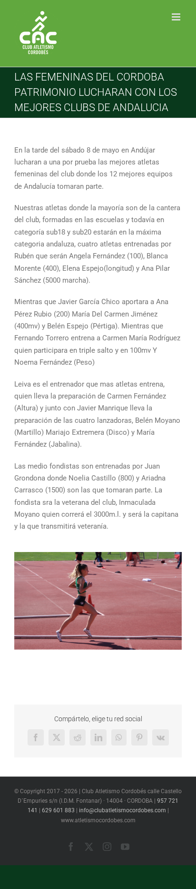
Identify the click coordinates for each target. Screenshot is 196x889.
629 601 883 (58, 810)
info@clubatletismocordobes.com (122, 810)
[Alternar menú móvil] (177, 17)
